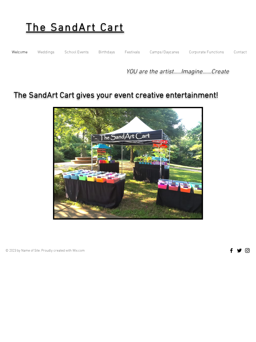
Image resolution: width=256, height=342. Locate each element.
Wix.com (78, 251)
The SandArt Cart (75, 28)
